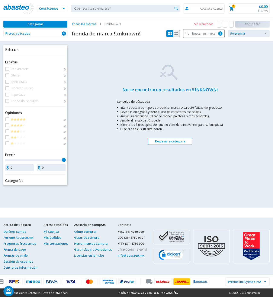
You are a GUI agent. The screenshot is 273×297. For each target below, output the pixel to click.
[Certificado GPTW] (251, 246)
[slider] (64, 160)
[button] (52, 8)
